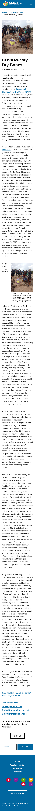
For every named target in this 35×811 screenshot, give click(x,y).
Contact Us (17, 771)
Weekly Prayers (10, 702)
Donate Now (17, 793)
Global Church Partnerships (16, 710)
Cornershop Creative (16, 806)
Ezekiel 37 (6, 149)
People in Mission (17, 765)
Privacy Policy (23, 803)
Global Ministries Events (15, 713)
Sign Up (17, 736)
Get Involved (17, 768)
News (17, 761)
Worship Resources (12, 706)
